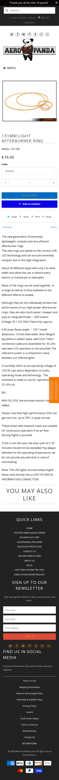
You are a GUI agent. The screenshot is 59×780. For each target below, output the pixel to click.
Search (29, 712)
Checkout (29, 22)
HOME (30, 528)
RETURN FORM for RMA (29, 555)
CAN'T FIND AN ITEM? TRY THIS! (29, 569)
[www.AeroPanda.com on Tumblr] (35, 34)
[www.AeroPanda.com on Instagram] (41, 34)
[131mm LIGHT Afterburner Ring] (29, 101)
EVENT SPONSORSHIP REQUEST (29, 574)
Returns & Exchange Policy (29, 693)
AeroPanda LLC (29, 755)
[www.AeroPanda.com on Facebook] (18, 34)
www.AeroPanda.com (25, 751)
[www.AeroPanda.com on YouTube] (23, 34)
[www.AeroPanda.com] (29, 49)
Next (53, 227)
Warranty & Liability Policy (29, 699)
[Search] (7, 10)
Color (5, 164)
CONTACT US (29, 551)
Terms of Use (29, 680)
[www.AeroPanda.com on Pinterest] (29, 34)
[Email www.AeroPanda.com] (47, 34)
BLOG (29, 565)
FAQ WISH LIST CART (29, 537)
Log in (32, 17)
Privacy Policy (29, 705)
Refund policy (29, 730)
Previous (7, 227)
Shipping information (29, 687)
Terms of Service (29, 724)
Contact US (29, 737)
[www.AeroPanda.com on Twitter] (12, 34)
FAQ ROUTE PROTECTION (29, 546)
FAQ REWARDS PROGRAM (29, 542)
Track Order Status (29, 718)
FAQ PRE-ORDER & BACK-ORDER (29, 532)
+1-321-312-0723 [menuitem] (18, 17)
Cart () (44, 17)
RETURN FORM (29, 743)
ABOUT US (29, 560)
